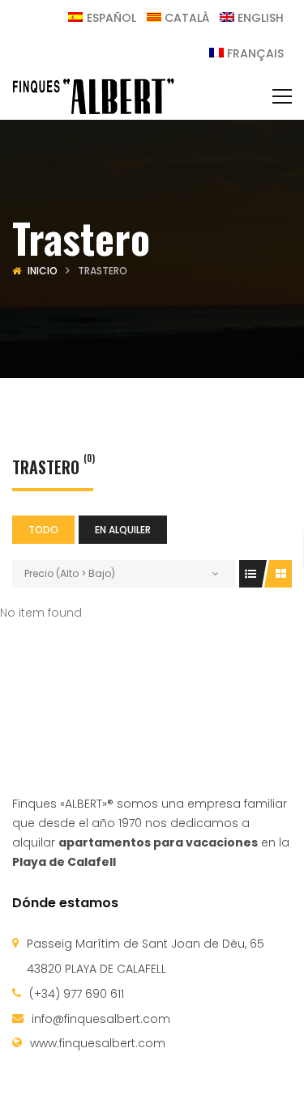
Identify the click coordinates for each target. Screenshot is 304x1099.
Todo (43, 530)
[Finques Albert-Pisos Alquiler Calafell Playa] (93, 95)
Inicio (43, 271)
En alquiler (123, 530)
